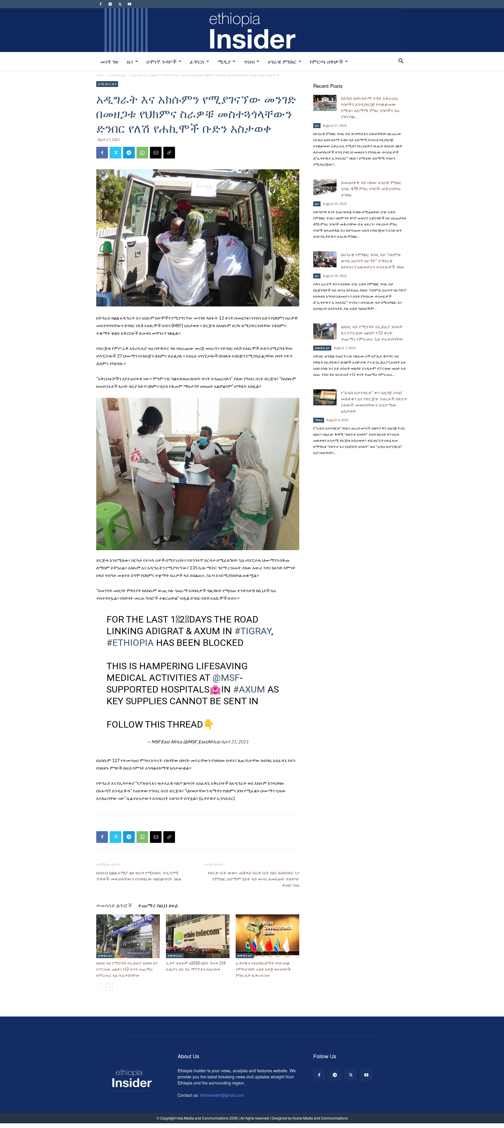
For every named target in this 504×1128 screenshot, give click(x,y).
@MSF (226, 677)
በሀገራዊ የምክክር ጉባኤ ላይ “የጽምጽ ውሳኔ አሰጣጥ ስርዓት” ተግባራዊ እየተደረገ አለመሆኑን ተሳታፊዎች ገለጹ (373, 260)
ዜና (130, 61)
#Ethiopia (130, 642)
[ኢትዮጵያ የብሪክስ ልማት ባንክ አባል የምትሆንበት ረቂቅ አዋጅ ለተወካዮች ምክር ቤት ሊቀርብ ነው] (267, 936)
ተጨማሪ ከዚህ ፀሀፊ (158, 905)
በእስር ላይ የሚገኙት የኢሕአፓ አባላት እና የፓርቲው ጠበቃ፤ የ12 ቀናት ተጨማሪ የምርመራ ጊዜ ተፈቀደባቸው (127, 969)
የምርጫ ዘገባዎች (326, 61)
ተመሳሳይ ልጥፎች (114, 905)
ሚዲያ (224, 61)
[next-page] (109, 987)
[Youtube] (129, 4)
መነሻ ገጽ (109, 61)
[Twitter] (120, 4)
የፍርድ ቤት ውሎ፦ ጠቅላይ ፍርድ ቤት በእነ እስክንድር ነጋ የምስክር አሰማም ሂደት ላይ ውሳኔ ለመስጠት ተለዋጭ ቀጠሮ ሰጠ (253, 879)
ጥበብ (249, 61)
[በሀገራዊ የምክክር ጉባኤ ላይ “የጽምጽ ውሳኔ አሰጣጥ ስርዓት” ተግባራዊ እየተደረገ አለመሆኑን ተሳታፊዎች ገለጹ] (325, 259)
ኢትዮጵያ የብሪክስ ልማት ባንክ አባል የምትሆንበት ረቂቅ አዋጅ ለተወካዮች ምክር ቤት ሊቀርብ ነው (263, 969)
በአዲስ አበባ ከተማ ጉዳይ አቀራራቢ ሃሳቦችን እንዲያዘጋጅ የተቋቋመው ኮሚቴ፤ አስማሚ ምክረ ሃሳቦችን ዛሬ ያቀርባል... (370, 107)
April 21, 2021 (235, 741)
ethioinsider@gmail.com (222, 1095)
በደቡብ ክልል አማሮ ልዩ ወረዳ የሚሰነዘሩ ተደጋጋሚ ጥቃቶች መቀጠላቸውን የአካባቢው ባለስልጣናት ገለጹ (139, 876)
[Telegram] (110, 4)
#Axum (249, 689)
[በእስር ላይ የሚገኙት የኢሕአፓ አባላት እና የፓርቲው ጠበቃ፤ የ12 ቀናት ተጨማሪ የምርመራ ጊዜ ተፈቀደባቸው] (128, 936)
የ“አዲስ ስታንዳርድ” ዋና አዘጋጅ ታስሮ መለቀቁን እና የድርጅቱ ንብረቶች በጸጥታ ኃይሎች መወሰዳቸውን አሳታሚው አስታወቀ (374, 401)
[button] (401, 61)
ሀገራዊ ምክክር (282, 61)
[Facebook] (100, 4)
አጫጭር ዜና (117, 75)
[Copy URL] (169, 152)
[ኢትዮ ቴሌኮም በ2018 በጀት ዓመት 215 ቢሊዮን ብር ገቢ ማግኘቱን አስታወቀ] (198, 936)
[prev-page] (100, 987)
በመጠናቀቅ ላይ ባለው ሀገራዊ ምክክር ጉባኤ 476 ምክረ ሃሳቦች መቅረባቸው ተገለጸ (371, 188)
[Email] (156, 152)
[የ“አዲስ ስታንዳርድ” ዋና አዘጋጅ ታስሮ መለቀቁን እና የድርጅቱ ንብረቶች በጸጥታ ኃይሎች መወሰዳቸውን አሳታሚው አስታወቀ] (325, 397)
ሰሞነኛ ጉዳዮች (161, 61)
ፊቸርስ (197, 61)
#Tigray (253, 631)
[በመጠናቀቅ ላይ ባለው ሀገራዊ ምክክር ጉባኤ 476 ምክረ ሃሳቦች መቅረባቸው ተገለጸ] (325, 187)
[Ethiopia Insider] (252, 30)
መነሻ (99, 75)
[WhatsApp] (142, 152)
